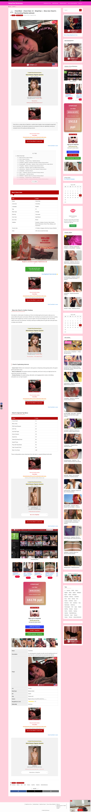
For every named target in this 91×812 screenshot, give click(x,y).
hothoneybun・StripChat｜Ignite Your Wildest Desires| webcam (31, 167)
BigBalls (66, 592)
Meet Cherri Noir (20, 155)
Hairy (80, 602)
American (13, 15)
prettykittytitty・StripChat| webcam (26, 170)
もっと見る (34, 181)
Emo (21, 784)
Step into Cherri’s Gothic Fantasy (25, 157)
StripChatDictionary (44, 784)
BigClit (70, 592)
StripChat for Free (28, 804)
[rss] (80, 0)
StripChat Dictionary (15, 3)
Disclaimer (58, 806)
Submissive (67, 615)
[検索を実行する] (80, 10)
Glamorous (66, 602)
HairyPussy (73, 604)
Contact (58, 808)
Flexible (66, 600)
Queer (76, 606)
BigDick (74, 592)
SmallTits (33, 784)
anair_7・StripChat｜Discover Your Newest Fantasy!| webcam (31, 172)
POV (72, 606)
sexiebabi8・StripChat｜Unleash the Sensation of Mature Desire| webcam (33, 162)
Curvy (66, 598)
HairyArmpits (67, 604)
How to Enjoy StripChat (51, 804)
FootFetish (71, 600)
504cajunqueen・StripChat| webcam (26, 174)
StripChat (37, 784)
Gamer (75, 600)
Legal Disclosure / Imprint (61, 805)
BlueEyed (66, 596)
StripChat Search (43, 804)
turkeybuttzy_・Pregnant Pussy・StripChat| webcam (29, 160)
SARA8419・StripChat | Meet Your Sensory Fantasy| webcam (31, 175)
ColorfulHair (76, 596)
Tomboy (66, 617)
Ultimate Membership (77, 617)
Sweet (71, 615)
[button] (18, 791)
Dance (69, 598)
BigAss (18, 784)
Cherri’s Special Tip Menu (24, 159)
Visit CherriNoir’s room (53, 145)
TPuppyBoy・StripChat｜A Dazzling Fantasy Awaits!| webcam (31, 165)
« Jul (65, 202)
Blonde (70, 594)
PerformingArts (67, 606)
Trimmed (70, 617)
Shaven (28, 784)
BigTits (66, 594)
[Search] (82, 0)
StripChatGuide (35, 804)
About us (58, 804)
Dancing (73, 598)
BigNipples (79, 592)
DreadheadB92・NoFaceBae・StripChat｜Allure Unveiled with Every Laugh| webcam (36, 164)
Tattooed (75, 615)
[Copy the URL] (51, 791)
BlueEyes (71, 596)
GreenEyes (75, 602)
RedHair (79, 606)
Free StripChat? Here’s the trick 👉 (50, 274)
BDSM (73, 590)
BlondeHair (74, 594)
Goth (25, 784)
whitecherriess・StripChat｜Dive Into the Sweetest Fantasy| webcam (32, 169)
